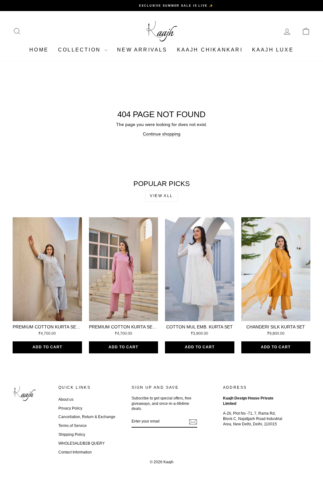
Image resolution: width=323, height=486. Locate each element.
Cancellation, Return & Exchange (86, 417)
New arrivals (142, 49)
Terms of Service (72, 425)
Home (39, 49)
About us (65, 399)
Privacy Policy (70, 408)
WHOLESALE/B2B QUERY (81, 443)
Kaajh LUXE (273, 49)
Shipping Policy (71, 434)
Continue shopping (161, 133)
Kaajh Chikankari (210, 49)
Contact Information (75, 452)
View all (161, 196)
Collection (80, 49)
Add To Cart (47, 347)
